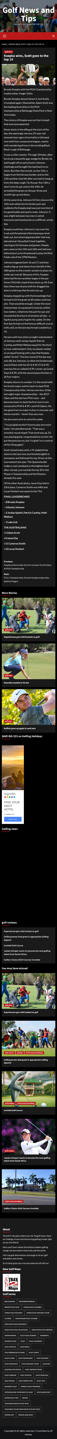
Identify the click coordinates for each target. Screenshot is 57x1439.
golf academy (35, 1341)
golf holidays (9, 1103)
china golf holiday (13, 1313)
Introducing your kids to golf (19, 1392)
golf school (26, 1375)
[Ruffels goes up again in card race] (28, 707)
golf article (10, 1347)
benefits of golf (12, 1307)
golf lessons (10, 1375)
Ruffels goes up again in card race (20, 728)
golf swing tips (26, 1381)
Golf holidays (11, 1364)
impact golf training (30, 1386)
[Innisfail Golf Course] (28, 1089)
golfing (46, 1364)
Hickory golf (11, 1386)
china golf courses (32, 1307)
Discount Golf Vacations (16, 1330)
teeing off (9, 1415)
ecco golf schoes (28, 1335)
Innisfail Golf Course (13, 945)
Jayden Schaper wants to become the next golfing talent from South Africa (27, 952)
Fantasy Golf (11, 1341)
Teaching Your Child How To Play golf (22, 1409)
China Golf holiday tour (37, 1313)
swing (25, 1398)
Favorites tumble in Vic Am (16, 682)
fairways (44, 1335)
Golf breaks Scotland (15, 1352)
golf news (8, 52)
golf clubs (9, 1358)
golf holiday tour (30, 1364)
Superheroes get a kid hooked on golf (22, 637)
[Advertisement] (13, 875)
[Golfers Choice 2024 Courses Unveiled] (28, 1187)
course (8, 1318)
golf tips (20, 1053)
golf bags (24, 1347)
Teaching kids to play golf (17, 1403)
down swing (10, 1335)
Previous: (27, 565)
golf (23, 1341)
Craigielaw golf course (26, 1318)
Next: (26, 578)
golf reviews (9, 1053)
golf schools (42, 1375)
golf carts (34, 1352)
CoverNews (41, 1430)
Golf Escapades (25, 1358)
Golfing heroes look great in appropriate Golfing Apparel (26, 938)
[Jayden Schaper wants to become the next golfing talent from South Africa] (28, 1136)
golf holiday (43, 1358)
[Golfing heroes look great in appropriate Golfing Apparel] (28, 1038)
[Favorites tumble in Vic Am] (28, 661)
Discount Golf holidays (15, 1324)
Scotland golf (43, 1392)
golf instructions (33, 1369)
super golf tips (11, 1398)
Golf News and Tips (28, 14)
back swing (10, 1301)
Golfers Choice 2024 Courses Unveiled (22, 959)
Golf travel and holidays (34, 1053)
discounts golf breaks (42, 1330)
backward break (27, 1301)
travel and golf (25, 1415)
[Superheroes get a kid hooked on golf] (28, 615)
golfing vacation (13, 1369)
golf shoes (10, 1381)
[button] (4, 35)
